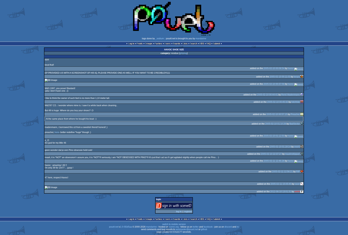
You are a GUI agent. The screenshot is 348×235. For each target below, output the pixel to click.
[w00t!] (301, 191)
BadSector (294, 123)
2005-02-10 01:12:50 (274, 135)
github (204, 229)
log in (178, 211)
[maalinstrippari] (301, 153)
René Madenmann (290, 94)
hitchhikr (295, 102)
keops (297, 76)
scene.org (174, 227)
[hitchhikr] (301, 102)
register (188, 211)
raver (297, 184)
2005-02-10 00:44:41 (267, 94)
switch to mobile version (174, 224)
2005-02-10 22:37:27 (271, 153)
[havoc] (298, 68)
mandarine (201, 38)
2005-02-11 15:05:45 (281, 184)
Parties (158, 43)
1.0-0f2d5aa (126, 227)
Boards (176, 43)
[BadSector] (301, 123)
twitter (196, 227)
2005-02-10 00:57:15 (276, 114)
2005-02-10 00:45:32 (277, 102)
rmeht (297, 146)
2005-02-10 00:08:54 (274, 68)
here (57, 132)
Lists (185, 43)
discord (228, 227)
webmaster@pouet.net (187, 229)
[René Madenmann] (301, 94)
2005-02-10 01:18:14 (280, 146)
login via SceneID (180, 206)
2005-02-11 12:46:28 (274, 161)
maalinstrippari (292, 153)
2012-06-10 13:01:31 (280, 191)
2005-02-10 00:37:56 (274, 84)
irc (238, 227)
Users (167, 43)
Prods (139, 43)
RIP (298, 171)
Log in (131, 43)
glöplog (183, 53)
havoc (291, 68)
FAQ (208, 43)
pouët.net (113, 227)
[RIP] (301, 171)
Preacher (295, 114)
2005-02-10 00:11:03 (280, 76)
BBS (201, 43)
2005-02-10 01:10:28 (275, 123)
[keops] (301, 76)
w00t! (297, 191)
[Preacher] (301, 114)
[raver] (301, 184)
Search (193, 43)
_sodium (159, 38)
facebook (208, 227)
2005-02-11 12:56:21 (282, 171)
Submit (216, 43)
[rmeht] (301, 146)
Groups (148, 43)
